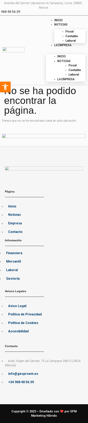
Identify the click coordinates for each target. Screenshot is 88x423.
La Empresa (62, 45)
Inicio (58, 20)
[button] (65, 49)
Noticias (61, 24)
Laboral (70, 40)
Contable (71, 36)
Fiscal (69, 31)
